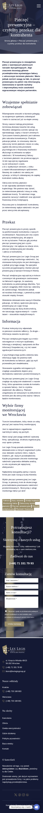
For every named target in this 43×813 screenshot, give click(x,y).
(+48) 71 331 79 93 (21, 563)
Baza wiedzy (7, 744)
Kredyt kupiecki (32, 500)
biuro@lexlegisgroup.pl (15, 671)
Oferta (5, 723)
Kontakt (5, 749)
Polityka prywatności (11, 738)
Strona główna (10, 41)
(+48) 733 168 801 (13, 701)
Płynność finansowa (24, 509)
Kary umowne (18, 500)
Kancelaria (6, 718)
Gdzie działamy (9, 733)
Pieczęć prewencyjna (21, 506)
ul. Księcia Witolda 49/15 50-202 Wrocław (16, 661)
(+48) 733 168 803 (13, 691)
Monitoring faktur (10, 503)
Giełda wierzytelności (11, 728)
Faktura (6, 500)
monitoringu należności (25, 259)
